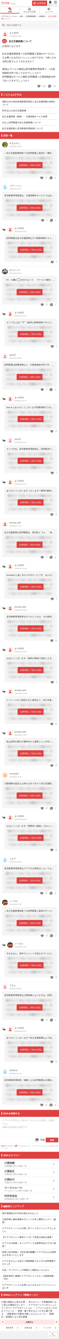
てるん (12, 985)
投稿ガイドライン (8, 1146)
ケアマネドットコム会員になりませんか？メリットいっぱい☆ (29, 1286)
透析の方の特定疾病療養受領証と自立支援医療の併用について (29, 103)
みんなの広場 (29, 11)
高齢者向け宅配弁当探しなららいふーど (26, 1313)
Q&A (10, 11)
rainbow (13, 1070)
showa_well (15, 522)
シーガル (13, 901)
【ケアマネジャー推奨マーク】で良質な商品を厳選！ (28, 1237)
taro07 (12, 355)
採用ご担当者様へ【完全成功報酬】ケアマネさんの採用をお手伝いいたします (29, 1253)
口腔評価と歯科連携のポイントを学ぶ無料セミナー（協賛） (29, 1221)
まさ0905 (14, 33)
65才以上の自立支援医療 (14, 110)
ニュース (49, 11)
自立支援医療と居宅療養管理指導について (22, 128)
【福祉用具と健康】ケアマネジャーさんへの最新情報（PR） (28, 1277)
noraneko (14, 773)
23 (54, 86)
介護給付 (42, 16)
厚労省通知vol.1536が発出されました (20, 1213)
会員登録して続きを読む (30, 165)
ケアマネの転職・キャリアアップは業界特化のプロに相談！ (29, 1244)
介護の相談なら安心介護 (13, 1302)
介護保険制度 (31, 16)
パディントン (15, 185)
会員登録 (41, 3)
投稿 (52, 1140)
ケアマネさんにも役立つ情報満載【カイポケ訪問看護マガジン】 (29, 1262)
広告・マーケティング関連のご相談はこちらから (25, 1270)
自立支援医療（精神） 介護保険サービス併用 (25, 116)
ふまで (12, 858)
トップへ (52, 1336)
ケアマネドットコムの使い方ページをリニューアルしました (29, 1230)
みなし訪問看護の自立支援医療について (21, 122)
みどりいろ (14, 270)
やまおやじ (14, 143)
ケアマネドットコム (8, 3)
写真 (42, 1139)
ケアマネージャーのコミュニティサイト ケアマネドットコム (29, 1306)
